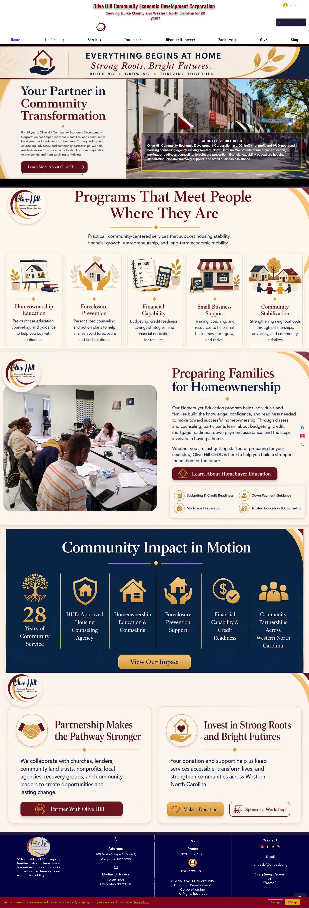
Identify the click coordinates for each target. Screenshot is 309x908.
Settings (275, 902)
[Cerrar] (305, 902)
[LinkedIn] (273, 847)
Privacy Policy (141, 902)
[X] (302, 444)
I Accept (292, 902)
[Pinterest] (262, 847)
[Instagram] (302, 436)
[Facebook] (302, 428)
